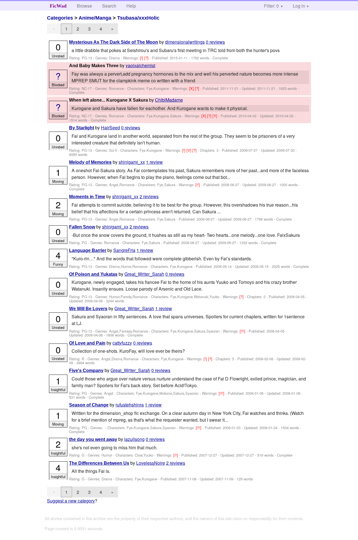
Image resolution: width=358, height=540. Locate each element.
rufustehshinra (130, 404)
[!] (142, 57)
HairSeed (110, 127)
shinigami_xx (132, 162)
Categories (60, 18)
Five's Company (86, 370)
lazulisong (134, 439)
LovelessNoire (150, 463)
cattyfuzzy (122, 343)
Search (109, 6)
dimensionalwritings (185, 42)
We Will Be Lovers (88, 308)
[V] (189, 150)
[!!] (198, 184)
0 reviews (215, 42)
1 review (154, 162)
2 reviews (149, 196)
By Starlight (81, 127)
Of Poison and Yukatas (93, 274)
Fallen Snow (82, 227)
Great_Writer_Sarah (144, 274)
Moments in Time (87, 196)
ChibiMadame (169, 100)
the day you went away (93, 439)
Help (131, 6)
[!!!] (243, 331)
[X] (192, 88)
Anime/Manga (95, 18)
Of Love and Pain (87, 343)
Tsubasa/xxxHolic (138, 18)
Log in (299, 6)
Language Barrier (87, 250)
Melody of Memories (90, 162)
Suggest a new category (71, 500)
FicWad (58, 6)
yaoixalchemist (140, 65)
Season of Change (89, 405)
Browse (84, 6)
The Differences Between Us (99, 463)
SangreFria (124, 250)
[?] (147, 57)
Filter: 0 (271, 6)
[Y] (215, 115)
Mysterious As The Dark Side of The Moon (113, 42)
